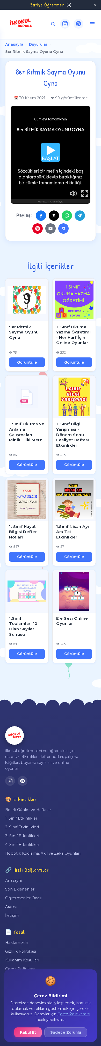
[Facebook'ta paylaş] (41, 215)
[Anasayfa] (14, 735)
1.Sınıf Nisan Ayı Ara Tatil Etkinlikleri (72, 532)
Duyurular (38, 44)
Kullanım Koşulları (22, 960)
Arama (11, 906)
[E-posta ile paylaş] (50, 228)
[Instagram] (65, 24)
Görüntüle (27, 362)
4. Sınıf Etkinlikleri (22, 844)
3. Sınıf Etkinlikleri (22, 835)
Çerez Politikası (20, 969)
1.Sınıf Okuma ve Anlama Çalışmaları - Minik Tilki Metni (26, 431)
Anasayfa (14, 44)
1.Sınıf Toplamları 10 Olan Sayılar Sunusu (23, 626)
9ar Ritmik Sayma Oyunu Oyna (24, 332)
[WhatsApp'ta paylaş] (67, 215)
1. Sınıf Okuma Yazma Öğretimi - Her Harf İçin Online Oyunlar (73, 334)
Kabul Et (28, 1032)
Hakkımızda (16, 942)
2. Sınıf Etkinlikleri (22, 827)
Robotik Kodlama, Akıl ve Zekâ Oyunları (43, 853)
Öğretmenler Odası (23, 898)
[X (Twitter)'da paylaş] (54, 215)
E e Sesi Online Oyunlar (72, 621)
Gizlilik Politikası (20, 951)
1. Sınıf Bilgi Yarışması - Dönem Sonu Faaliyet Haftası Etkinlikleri (72, 434)
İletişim (12, 915)
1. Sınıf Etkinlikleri (21, 818)
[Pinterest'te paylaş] (37, 228)
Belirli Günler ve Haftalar (28, 809)
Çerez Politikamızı (73, 1014)
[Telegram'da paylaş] (80, 215)
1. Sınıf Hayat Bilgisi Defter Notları (23, 532)
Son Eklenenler (19, 889)
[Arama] (52, 24)
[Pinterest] (78, 24)
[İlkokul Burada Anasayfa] (21, 24)
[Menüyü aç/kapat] (92, 24)
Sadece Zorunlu (65, 1032)
